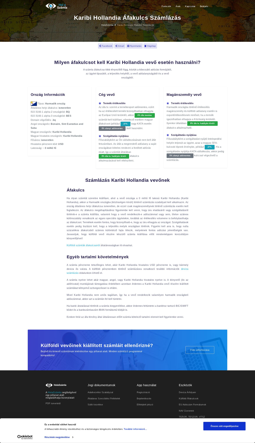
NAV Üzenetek (186, 410)
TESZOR (193, 417)
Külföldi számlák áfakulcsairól (83, 245)
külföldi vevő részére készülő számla (112, 234)
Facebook (106, 46)
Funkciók (166, 6)
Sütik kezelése (95, 404)
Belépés (204, 6)
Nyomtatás (135, 46)
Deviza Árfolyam (187, 392)
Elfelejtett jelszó (145, 404)
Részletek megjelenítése (57, 437)
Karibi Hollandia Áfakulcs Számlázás (135, 25)
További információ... (135, 429)
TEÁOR (183, 417)
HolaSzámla (107, 25)
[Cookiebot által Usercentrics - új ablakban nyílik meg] (25, 437)
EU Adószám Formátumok (192, 404)
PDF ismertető (53, 403)
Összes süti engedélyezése (224, 426)
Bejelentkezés (144, 398)
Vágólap (151, 46)
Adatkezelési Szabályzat (100, 392)
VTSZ (202, 417)
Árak (178, 6)
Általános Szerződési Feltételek (104, 398)
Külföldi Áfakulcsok (189, 398)
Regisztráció (143, 392)
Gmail (120, 46)
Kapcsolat (190, 6)
